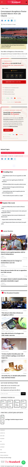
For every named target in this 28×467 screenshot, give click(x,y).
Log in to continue (18, 102)
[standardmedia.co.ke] (13, 2)
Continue (8, 130)
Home (3, 8)
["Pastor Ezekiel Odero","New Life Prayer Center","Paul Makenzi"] (12, 152)
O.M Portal (2, 444)
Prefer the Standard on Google (9, 24)
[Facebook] (4, 404)
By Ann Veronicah (4, 18)
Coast (7, 8)
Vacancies (2, 438)
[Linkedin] (17, 404)
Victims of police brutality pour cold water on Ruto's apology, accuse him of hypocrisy (13, 356)
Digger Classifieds (11, 419)
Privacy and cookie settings (5, 457)
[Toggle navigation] (2, 2)
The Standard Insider (11, 293)
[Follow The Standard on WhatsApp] (23, 462)
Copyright (2, 447)
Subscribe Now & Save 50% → (14, 81)
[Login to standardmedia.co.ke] (26, 2)
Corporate (2, 430)
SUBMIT (23, 393)
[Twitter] (11, 404)
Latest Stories (8, 231)
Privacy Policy (3, 452)
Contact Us (2, 433)
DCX (1, 441)
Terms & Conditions (4, 455)
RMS (1, 449)
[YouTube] (24, 404)
